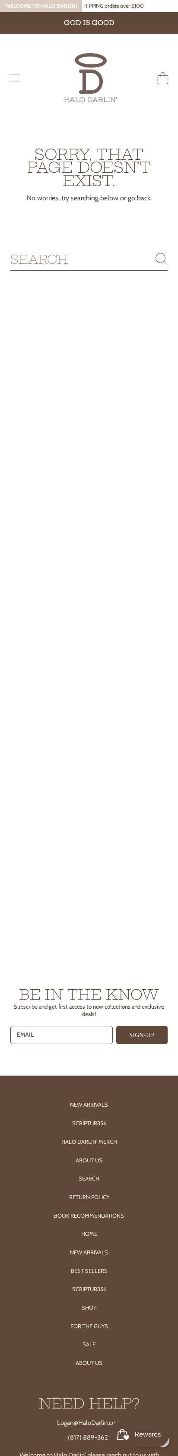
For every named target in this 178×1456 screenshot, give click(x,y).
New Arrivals (89, 1104)
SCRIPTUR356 (89, 1288)
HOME (89, 1233)
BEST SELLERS (89, 1270)
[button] (15, 78)
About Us (89, 1160)
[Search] (161, 259)
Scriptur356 (89, 1123)
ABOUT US (89, 1362)
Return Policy (89, 1196)
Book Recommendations (89, 1215)
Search (89, 1178)
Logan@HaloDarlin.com (89, 1423)
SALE (89, 1344)
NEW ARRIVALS (89, 1252)
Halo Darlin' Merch (89, 1141)
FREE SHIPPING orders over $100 (104, 6)
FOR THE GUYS (89, 1326)
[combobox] (89, 259)
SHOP (89, 1307)
